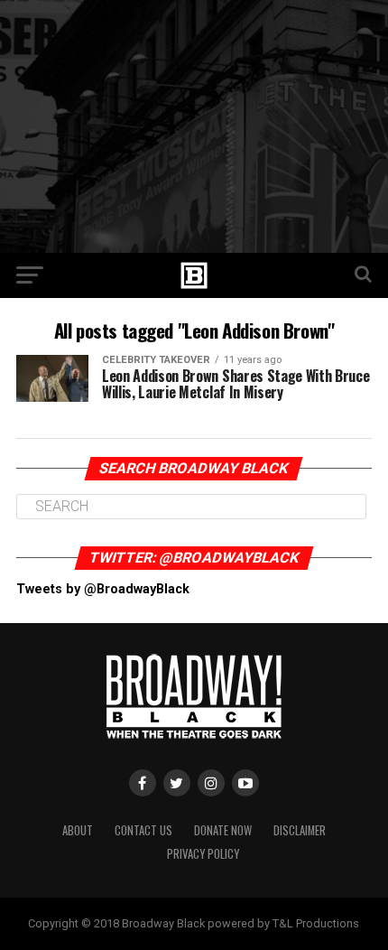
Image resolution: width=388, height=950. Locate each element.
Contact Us (143, 830)
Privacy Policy (203, 853)
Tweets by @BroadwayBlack (102, 589)
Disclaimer (299, 830)
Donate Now (223, 830)
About (77, 830)
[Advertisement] (194, 126)
